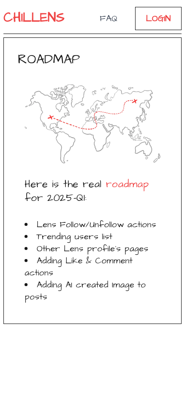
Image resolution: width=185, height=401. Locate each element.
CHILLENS (34, 17)
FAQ (108, 18)
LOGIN (158, 18)
